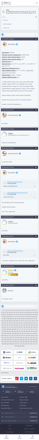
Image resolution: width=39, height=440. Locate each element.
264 (36, 341)
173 (24, 329)
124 (14, 323)
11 (13, 310)
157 (22, 327)
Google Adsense (4, 397)
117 (35, 321)
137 (10, 325)
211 (10, 335)
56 (22, 314)
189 (27, 331)
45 (2, 314)
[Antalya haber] (32, 352)
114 (28, 321)
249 (34, 339)
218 (27, 335)
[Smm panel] (32, 368)
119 (2, 323)
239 (8, 339)
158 (24, 327)
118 (37, 321)
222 (37, 335)
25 (2, 312)
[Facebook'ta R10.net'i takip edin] (35, 378)
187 (22, 331)
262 (31, 341)
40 (30, 312)
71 (13, 316)
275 (28, 344)
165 (5, 329)
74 (18, 316)
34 (18, 312)
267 (8, 344)
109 (17, 321)
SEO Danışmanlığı (5, 405)
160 (29, 327)
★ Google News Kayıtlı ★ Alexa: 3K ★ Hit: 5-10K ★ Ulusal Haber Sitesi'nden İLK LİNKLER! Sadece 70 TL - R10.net (6, 3)
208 (2, 335)
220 (32, 335)
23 (34, 310)
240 (10, 339)
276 (31, 344)
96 (23, 318)
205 (31, 333)
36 (22, 312)
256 (15, 341)
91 (14, 318)
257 (18, 341)
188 (24, 331)
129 (27, 323)
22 (33, 310)
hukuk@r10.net (33, 416)
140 (17, 325)
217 (24, 335)
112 (23, 321)
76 (22, 316)
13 (17, 310)
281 (21, 346)
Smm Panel (19, 363)
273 (23, 344)
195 (5, 333)
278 (36, 344)
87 (6, 318)
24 (36, 310)
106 (9, 321)
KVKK (10, 428)
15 (20, 310)
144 (27, 325)
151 (7, 327)
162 (34, 327)
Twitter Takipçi (23, 405)
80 (29, 316)
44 (37, 312)
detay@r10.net (33, 420)
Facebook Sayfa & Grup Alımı (26, 408)
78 (25, 316)
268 (11, 344)
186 (19, 331)
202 (23, 333)
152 (10, 327)
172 (22, 329)
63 (35, 314)
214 (17, 335)
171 (20, 329)
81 (31, 316)
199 (15, 333)
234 (31, 337)
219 (29, 335)
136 (7, 325)
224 (5, 337)
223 (2, 337)
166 (8, 329)
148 (36, 325)
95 (21, 318)
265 (3, 344)
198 (13, 333)
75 (20, 316)
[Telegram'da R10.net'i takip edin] (26, 378)
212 (12, 335)
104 (5, 321)
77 (24, 316)
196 (8, 333)
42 (33, 312)
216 (22, 335)
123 (12, 323)
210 (7, 335)
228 (15, 337)
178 (36, 329)
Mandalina (11, 44)
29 (9, 312)
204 (28, 333)
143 (24, 325)
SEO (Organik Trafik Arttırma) (7, 399)
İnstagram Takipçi (23, 397)
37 (24, 312)
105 (7, 321)
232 (26, 337)
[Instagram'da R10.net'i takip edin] (17, 378)
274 (26, 344)
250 (36, 339)
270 (16, 344)
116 (33, 321)
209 (5, 335)
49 (9, 314)
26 (3, 312)
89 (10, 318)
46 (3, 314)
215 (19, 335)
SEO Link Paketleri (5, 402)
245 (23, 339)
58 (26, 314)
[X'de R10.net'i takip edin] (21, 378)
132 (34, 323)
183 (12, 331)
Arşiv (10, 425)
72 (15, 316)
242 (15, 339)
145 (29, 325)
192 (34, 331)
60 (30, 314)
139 (15, 325)
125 (17, 323)
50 (11, 314)
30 (11, 312)
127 (22, 323)
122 (10, 323)
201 (20, 333)
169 (15, 329)
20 (29, 310)
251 (2, 341)
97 (25, 318)
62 (33, 314)
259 (23, 341)
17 (24, 310)
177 (34, 329)
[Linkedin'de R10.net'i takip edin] (30, 378)
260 (26, 341)
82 (33, 316)
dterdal (10, 290)
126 (19, 323)
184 (15, 331)
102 (36, 318)
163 (36, 327)
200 (18, 333)
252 (5, 341)
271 (19, 344)
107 (12, 321)
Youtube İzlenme (23, 402)
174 (27, 329)
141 (19, 325)
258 (21, 341)
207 (36, 333)
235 (34, 337)
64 (37, 314)
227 (13, 337)
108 (14, 321)
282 (23, 346)
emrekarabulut (13, 115)
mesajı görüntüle (11, 183)
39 (28, 312)
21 (31, 310)
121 (7, 323)
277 (34, 344)
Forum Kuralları (9, 431)
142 (22, 325)
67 (6, 316)
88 (8, 318)
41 (31, 312)
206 (33, 333)
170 (18, 329)
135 (5, 325)
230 (21, 337)
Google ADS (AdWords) (6, 408)
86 (4, 318)
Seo (19, 357)
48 (7, 314)
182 (10, 331)
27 (5, 312)
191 (32, 331)
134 (2, 325)
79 (27, 316)
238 (5, 339)
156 (19, 327)
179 (3, 331)
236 (36, 337)
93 (17, 318)
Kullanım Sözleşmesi (29, 431)
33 (16, 312)
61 (31, 314)
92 (16, 318)
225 (8, 337)
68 (8, 316)
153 (12, 327)
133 (36, 323)
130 (29, 323)
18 (25, 310)
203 (25, 333)
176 (31, 329)
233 (28, 337)
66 (4, 316)
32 (15, 312)
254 (10, 341)
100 (31, 318)
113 (26, 321)
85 (3, 318)
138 (12, 325)
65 (2, 316)
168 (13, 329)
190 (29, 331)
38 (26, 312)
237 (2, 339)
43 (35, 312)
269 (13, 344)
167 (10, 329)
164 (3, 329)
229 (18, 337)
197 (10, 333)
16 (22, 310)
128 (24, 323)
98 (27, 318)
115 (30, 321)
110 (19, 321)
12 (15, 310)
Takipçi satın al (7, 368)
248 (31, 339)
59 (28, 314)
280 (18, 346)
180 (5, 331)
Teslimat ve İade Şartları (29, 428)
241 (13, 339)
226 (10, 337)
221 (34, 335)
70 (11, 316)
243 (18, 339)
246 (26, 339)
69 (10, 316)
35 (20, 312)
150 (5, 327)
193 (36, 331)
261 (29, 341)
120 (5, 323)
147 (34, 325)
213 (14, 335)
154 (15, 327)
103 (2, 321)
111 (21, 321)
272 (21, 344)
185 (17, 331)
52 (15, 314)
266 (5, 344)
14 (19, 310)
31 (13, 312)
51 (13, 314)
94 (19, 318)
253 (7, 341)
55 (20, 314)
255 (13, 341)
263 (34, 341)
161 (32, 327)
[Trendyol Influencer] (32, 363)
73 (17, 316)
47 (5, 314)
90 (12, 318)
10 (12, 310)
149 (2, 327)
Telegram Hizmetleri (24, 399)
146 (32, 325)
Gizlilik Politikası (29, 425)
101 (33, 318)
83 (34, 316)
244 (21, 339)
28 (7, 312)
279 (15, 346)
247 (29, 339)
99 (29, 318)
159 (27, 327)
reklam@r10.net (33, 413)
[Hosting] (19, 352)
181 (7, 331)
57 (24, 314)
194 (3, 333)
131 (31, 323)
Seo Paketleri (5, 372)
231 (23, 337)
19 (27, 310)
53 (16, 314)
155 (17, 327)
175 (29, 329)
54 (18, 314)
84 (36, 316)
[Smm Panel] (7, 352)
